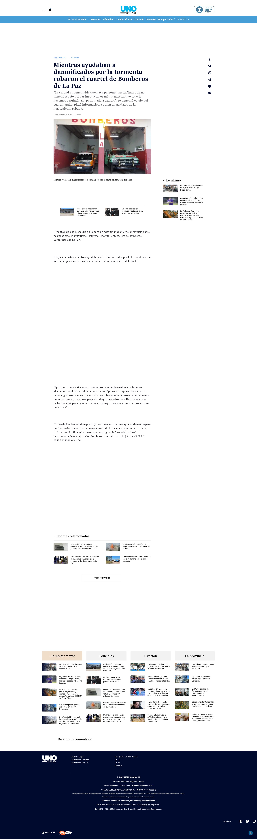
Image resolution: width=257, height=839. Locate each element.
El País (128, 19)
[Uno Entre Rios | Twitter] (247, 821)
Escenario (151, 19)
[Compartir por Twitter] (209, 66)
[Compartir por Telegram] (209, 79)
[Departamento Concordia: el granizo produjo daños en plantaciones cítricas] (195, 705)
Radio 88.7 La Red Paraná (126, 757)
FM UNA (118, 766)
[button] (43, 10)
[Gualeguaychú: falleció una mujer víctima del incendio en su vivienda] (128, 547)
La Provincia (94, 19)
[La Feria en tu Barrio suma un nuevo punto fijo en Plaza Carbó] (183, 188)
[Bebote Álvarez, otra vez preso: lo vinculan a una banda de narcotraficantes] (151, 679)
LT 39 (179, 19)
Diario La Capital (78, 757)
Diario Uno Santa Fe (79, 763)
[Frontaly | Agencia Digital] (63, 833)
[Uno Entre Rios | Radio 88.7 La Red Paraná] (203, 10)
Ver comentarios (102, 578)
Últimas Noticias (77, 19)
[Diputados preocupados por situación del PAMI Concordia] (62, 708)
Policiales (108, 19)
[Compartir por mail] (209, 93)
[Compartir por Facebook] (209, 59)
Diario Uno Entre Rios (80, 760)
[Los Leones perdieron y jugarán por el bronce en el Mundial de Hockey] (151, 667)
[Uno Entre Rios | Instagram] (254, 821)
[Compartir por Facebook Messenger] (209, 86)
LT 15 (186, 19)
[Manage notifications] (251, 833)
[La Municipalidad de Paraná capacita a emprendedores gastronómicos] (195, 692)
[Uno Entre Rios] (128, 10)
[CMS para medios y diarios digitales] (48, 833)
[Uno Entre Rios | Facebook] (241, 821)
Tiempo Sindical (166, 19)
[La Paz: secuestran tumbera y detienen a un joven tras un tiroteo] (124, 212)
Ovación (119, 19)
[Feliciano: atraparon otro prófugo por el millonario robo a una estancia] (128, 560)
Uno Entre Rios (60, 58)
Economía (138, 19)
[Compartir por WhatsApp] (209, 73)
